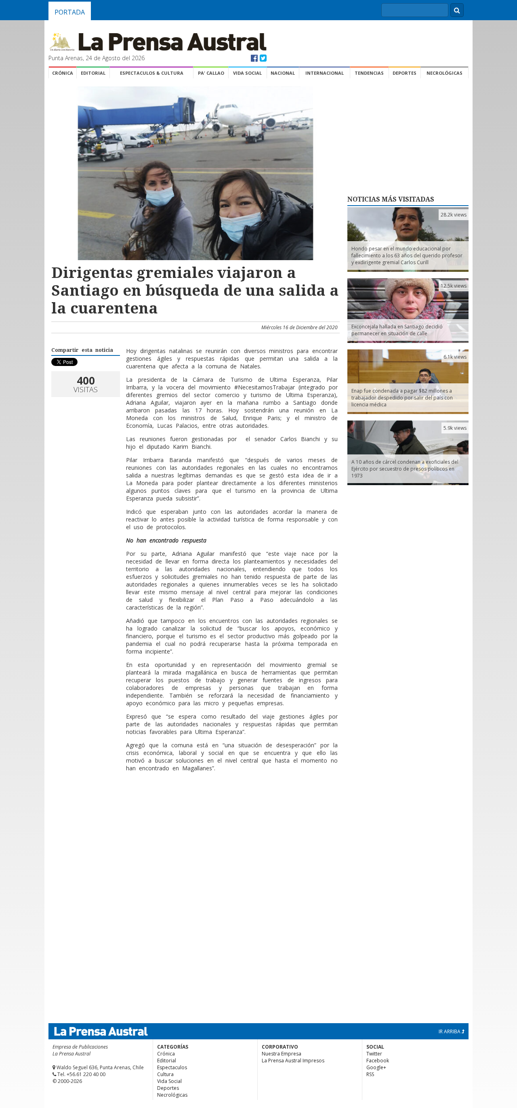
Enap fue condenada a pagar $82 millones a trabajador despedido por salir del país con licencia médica (402, 397)
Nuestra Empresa (281, 1053)
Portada (70, 12)
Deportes (404, 73)
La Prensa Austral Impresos (293, 1060)
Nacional (283, 73)
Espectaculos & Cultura (151, 73)
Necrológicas (444, 73)
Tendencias (369, 73)
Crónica (62, 73)
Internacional (324, 73)
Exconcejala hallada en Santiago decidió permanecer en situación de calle (397, 330)
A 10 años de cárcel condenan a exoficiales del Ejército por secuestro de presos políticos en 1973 (404, 468)
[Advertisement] (194, 817)
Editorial (93, 73)
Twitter (374, 1053)
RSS (370, 1074)
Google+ (376, 1067)
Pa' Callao (211, 73)
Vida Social (247, 73)
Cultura (165, 1074)
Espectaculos (172, 1067)
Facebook (377, 1060)
